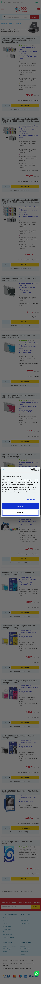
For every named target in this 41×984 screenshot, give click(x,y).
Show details (30, 499)
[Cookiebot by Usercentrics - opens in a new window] (30, 469)
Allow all (20, 506)
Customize (19, 512)
